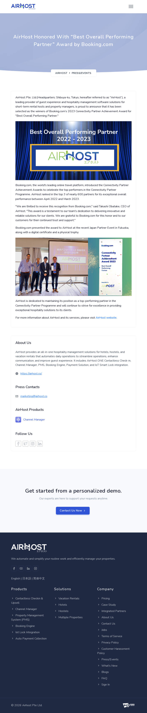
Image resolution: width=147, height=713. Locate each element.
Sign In (105, 685)
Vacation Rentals (68, 598)
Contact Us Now (71, 511)
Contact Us (108, 624)
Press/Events (81, 73)
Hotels (62, 605)
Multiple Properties (70, 617)
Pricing (105, 598)
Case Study (108, 605)
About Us (107, 617)
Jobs (104, 630)
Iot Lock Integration (27, 632)
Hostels (63, 611)
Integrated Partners (113, 611)
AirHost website (106, 318)
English (15, 579)
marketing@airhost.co (33, 396)
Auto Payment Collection (31, 639)
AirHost (61, 73)
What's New (109, 666)
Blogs (105, 672)
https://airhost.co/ (31, 374)
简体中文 (39, 579)
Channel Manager (34, 420)
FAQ (104, 678)
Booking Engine (25, 626)
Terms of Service (111, 636)
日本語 (26, 579)
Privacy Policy (110, 643)
